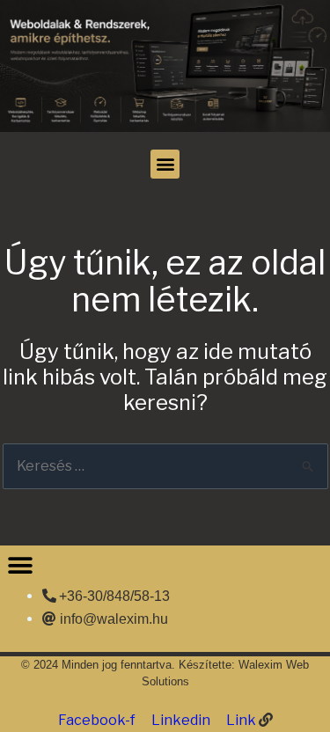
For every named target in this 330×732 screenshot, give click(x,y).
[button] (165, 164)
